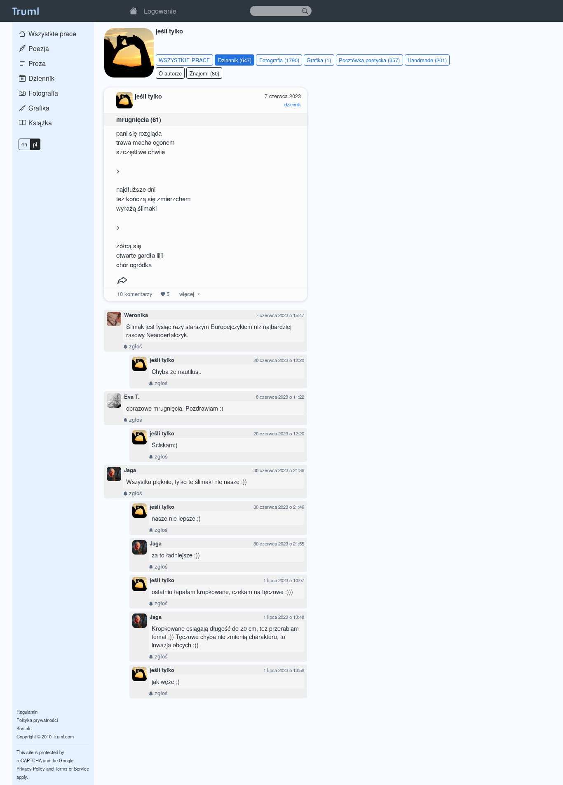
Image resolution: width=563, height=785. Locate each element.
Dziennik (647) (234, 60)
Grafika (38, 108)
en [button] (24, 144)
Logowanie (160, 11)
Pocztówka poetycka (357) (369, 60)
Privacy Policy (30, 768)
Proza (36, 63)
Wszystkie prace (51, 33)
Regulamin (27, 711)
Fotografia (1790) (279, 60)
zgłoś (134, 346)
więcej (187, 294)
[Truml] (25, 10)
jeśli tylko (162, 360)
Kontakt (24, 728)
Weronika (136, 315)
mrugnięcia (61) (138, 119)
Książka (39, 122)
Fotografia (42, 93)
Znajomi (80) (204, 73)
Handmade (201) (427, 60)
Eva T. (132, 396)
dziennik (292, 104)
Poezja (38, 48)
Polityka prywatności (37, 720)
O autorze (170, 73)
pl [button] (35, 144)
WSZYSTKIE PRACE (184, 60)
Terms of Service (72, 768)
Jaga (130, 470)
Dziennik (40, 78)
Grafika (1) (319, 60)
